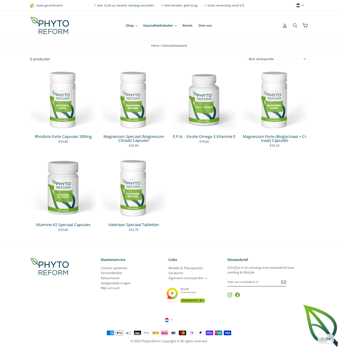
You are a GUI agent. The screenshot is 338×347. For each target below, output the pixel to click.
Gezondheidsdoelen (158, 25)
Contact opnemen (114, 268)
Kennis (187, 25)
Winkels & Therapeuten (185, 268)
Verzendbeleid (111, 273)
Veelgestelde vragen (115, 283)
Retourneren (110, 278)
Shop (130, 25)
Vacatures (175, 273)
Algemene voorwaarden (186, 278)
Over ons (205, 25)
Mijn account (110, 288)
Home (155, 45)
